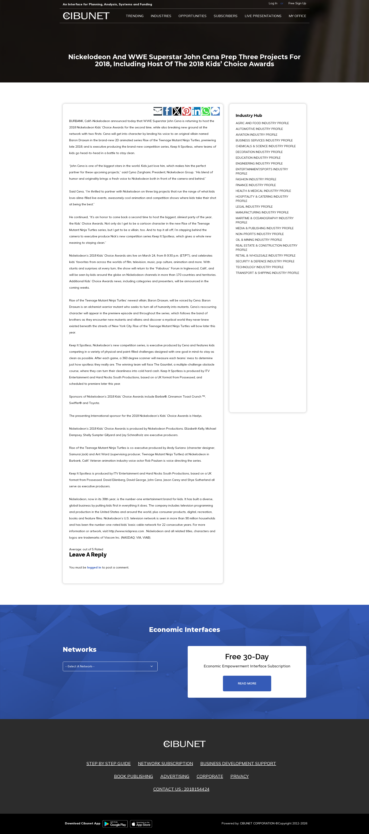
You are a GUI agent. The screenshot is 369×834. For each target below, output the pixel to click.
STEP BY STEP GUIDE (108, 763)
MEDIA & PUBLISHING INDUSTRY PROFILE (265, 228)
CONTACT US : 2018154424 (181, 789)
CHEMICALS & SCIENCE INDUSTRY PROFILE (266, 146)
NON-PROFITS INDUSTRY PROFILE (260, 234)
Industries (161, 16)
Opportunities (192, 16)
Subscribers (225, 16)
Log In (273, 3)
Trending (135, 16)
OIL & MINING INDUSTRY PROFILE (259, 240)
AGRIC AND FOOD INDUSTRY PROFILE (262, 123)
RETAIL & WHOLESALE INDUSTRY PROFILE (266, 255)
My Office (297, 16)
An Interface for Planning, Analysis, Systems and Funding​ (107, 4)
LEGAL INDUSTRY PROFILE (254, 206)
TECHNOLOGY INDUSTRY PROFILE (260, 267)
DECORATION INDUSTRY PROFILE (259, 152)
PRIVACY (239, 776)
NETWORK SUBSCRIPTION (165, 763)
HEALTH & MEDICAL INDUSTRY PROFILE (263, 191)
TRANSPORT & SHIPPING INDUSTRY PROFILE (267, 273)
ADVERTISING (174, 776)
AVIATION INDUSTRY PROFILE (256, 135)
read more (247, 683)
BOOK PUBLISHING (133, 776)
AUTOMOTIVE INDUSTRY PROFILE (259, 129)
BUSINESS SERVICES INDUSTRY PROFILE (264, 140)
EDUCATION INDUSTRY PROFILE (258, 158)
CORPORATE (210, 776)
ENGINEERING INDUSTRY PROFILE (259, 163)
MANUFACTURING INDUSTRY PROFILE (262, 212)
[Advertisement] (248, 340)
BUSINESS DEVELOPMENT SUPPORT (238, 763)
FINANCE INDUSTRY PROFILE (256, 185)
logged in (94, 567)
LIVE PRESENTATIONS (263, 16)
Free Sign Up (297, 3)
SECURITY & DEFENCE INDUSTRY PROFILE (265, 261)
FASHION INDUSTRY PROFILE (256, 179)
